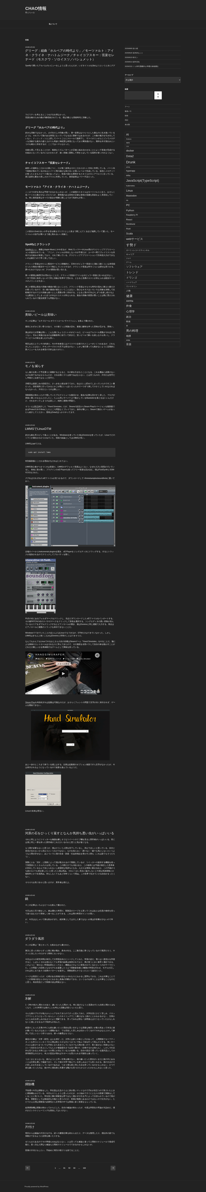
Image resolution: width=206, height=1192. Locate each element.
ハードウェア (131, 282)
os (127, 200)
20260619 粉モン (131, 57)
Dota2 (130, 156)
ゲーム (128, 262)
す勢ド (131, 245)
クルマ (128, 258)
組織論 (128, 340)
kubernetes (130, 186)
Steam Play (30, 702)
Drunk (130, 162)
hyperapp (130, 171)
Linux (129, 190)
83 (74, 1168)
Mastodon (131, 195)
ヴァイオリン (131, 286)
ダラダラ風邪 (34, 938)
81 (64, 1168)
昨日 (37, 406)
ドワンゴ (131, 277)
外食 (129, 305)
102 (84, 1168)
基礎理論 (129, 301)
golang (128, 167)
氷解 (28, 998)
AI (127, 134)
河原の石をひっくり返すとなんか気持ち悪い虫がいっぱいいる (69, 833)
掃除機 (29, 1084)
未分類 (127, 124)
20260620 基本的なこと (134, 53)
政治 (128, 316)
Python (130, 210)
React (129, 219)
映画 (128, 321)
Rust (128, 228)
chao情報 (35, 8)
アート (127, 107)
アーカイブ (129, 75)
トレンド (132, 272)
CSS (127, 146)
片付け (29, 1127)
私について (53, 24)
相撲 (128, 336)
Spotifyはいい (31, 249)
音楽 (128, 344)
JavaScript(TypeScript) (142, 180)
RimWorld (130, 224)
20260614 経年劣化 (132, 62)
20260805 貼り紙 (131, 48)
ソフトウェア (134, 266)
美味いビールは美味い (41, 314)
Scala (129, 233)
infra (128, 175)
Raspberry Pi (132, 215)
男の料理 (132, 330)
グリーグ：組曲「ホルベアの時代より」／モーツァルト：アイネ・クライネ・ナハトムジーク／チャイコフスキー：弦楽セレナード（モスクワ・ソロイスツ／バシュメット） (69, 55)
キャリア (130, 254)
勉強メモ (128, 111)
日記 (126, 120)
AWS (128, 143)
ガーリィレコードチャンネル (137, 250)
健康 (129, 296)
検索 (126, 89)
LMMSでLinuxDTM (38, 429)
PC (128, 205)
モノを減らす (34, 366)
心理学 (130, 311)
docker (130, 150)
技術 (126, 116)
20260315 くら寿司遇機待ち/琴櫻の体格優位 (141, 66)
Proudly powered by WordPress (36, 1186)
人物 (128, 290)
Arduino (128, 139)
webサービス (134, 238)
